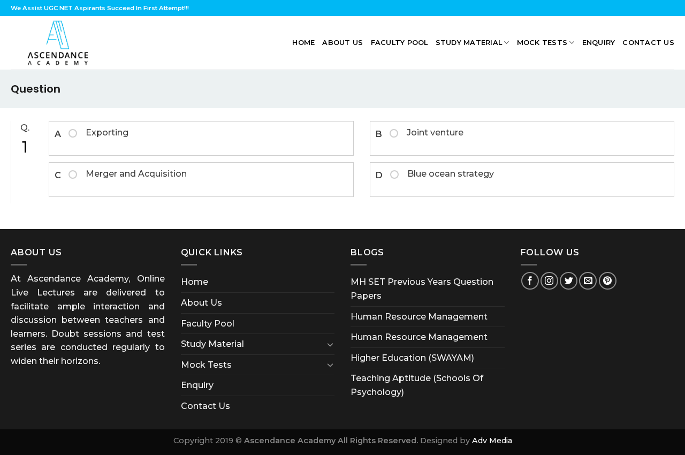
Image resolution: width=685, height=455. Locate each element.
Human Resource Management (419, 317)
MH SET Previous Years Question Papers (422, 289)
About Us (342, 43)
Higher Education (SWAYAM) (412, 358)
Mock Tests (542, 43)
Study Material (469, 43)
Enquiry (598, 43)
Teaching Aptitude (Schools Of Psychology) (417, 385)
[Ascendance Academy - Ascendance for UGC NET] (60, 43)
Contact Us (648, 43)
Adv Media (492, 440)
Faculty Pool (399, 43)
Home (303, 43)
